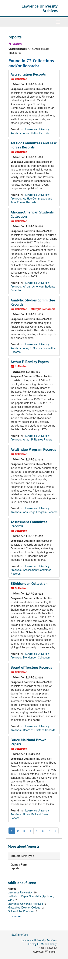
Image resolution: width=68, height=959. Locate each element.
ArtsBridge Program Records (33, 449)
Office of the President (21, 911)
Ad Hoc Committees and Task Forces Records (33, 145)
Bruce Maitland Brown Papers (28, 741)
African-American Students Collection (32, 214)
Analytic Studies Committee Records (33, 302)
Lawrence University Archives (40, 8)
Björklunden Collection (29, 583)
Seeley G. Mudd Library (42, 944)
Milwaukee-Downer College (24, 907)
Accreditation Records (28, 74)
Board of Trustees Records (31, 667)
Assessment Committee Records (29, 523)
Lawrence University (20, 892)
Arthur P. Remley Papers (30, 361)
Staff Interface (19, 934)
